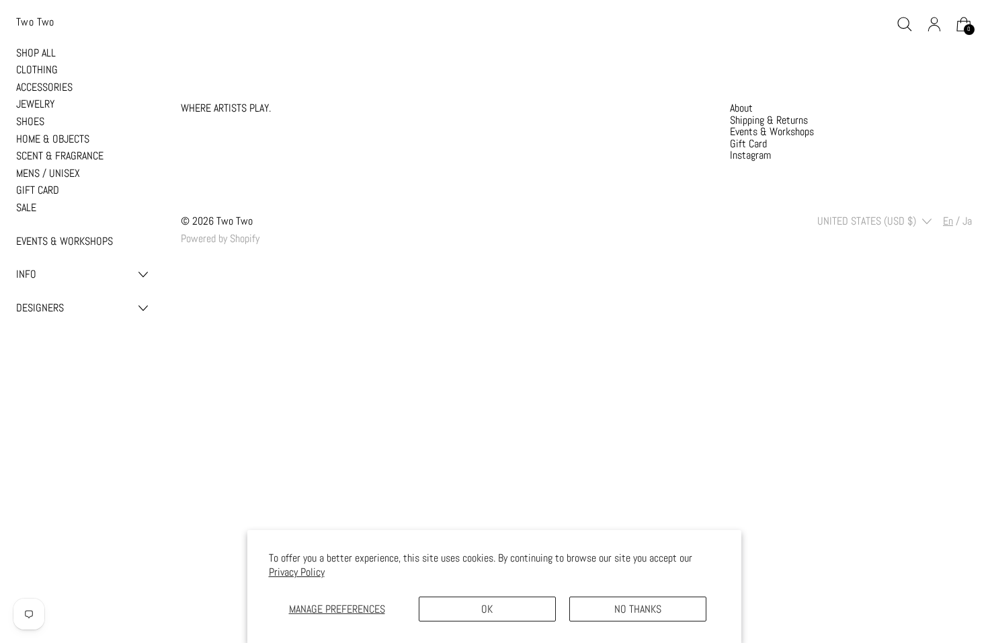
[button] (905, 24)
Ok (487, 609)
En (948, 221)
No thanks (637, 609)
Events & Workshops (772, 131)
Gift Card (748, 144)
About (741, 108)
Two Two (234, 221)
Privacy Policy (297, 572)
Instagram (750, 155)
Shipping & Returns (769, 120)
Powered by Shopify (220, 238)
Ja (967, 221)
